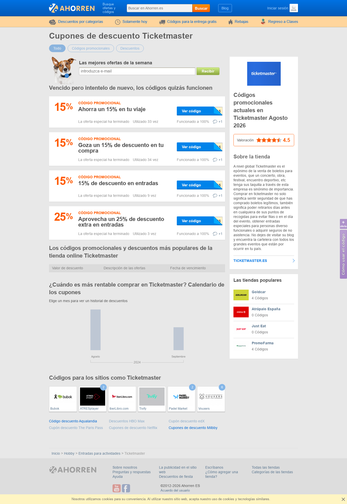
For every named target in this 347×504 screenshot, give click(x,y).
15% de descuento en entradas (118, 183)
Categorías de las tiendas (272, 472)
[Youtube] (117, 488)
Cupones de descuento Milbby (193, 428)
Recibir (208, 71)
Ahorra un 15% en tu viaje (112, 109)
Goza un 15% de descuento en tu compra (121, 148)
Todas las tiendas (266, 467)
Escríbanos (214, 467)
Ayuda (118, 477)
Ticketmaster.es (250, 261)
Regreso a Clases (283, 21)
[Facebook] (126, 488)
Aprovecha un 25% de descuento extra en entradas (121, 222)
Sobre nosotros (125, 467)
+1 (220, 122)
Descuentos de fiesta (176, 477)
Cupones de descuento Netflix (133, 428)
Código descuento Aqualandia (73, 421)
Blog (225, 8)
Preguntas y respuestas (132, 472)
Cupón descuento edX (186, 421)
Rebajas (241, 21)
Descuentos (129, 48)
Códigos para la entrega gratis (192, 21)
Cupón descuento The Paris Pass (76, 428)
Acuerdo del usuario (175, 490)
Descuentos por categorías (80, 21)
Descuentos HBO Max (127, 421)
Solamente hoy (134, 21)
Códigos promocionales (91, 48)
